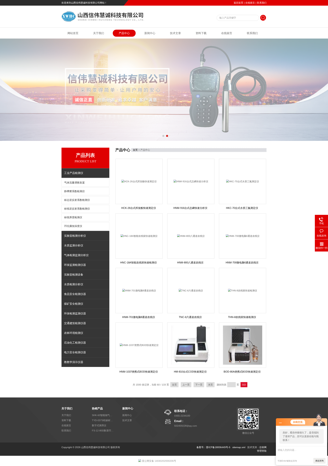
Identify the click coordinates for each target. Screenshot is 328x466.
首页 (135, 150)
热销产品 (97, 408)
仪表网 (262, 447)
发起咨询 (319, 461)
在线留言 (250, 2)
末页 (210, 384)
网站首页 (72, 33)
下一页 (198, 384)
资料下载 (201, 33)
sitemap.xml (238, 447)
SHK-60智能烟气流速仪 (103, 415)
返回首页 (238, 2)
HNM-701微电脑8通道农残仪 (138, 317)
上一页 (186, 384)
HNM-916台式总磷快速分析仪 (190, 207)
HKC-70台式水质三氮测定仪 (242, 207)
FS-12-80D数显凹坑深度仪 (103, 430)
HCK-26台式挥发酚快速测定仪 (138, 207)
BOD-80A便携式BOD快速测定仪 (242, 371)
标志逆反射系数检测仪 (77, 200)
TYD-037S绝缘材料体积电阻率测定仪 (103, 420)
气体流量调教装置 (74, 182)
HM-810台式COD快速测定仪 (190, 371)
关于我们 (98, 33)
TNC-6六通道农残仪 (190, 317)
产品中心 (124, 33)
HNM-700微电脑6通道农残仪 (242, 262)
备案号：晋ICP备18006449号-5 (213, 447)
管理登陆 (261, 450)
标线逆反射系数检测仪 (77, 208)
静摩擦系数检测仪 (74, 191)
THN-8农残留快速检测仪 (242, 317)
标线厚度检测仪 (73, 217)
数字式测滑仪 (99, 425)
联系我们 (261, 2)
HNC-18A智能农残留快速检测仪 (138, 262)
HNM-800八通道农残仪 (190, 262)
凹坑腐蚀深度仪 (73, 226)
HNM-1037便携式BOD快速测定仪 (138, 371)
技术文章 (175, 33)
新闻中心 (149, 33)
